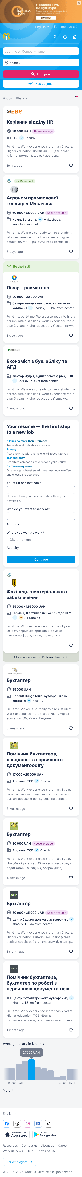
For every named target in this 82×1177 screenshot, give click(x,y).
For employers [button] (17, 1162)
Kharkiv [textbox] (15, 63)
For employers (64, 26)
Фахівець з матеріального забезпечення (37, 594)
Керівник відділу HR (30, 122)
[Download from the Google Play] (45, 1134)
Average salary (23, 1044)
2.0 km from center (44, 381)
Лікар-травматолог (29, 287)
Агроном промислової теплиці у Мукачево (32, 200)
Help (30, 1151)
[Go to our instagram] (27, 1124)
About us (47, 1145)
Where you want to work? (25, 532)
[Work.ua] (6, 36)
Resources (10, 1145)
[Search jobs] (55, 37)
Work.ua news (13, 1151)
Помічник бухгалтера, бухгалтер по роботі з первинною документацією (38, 982)
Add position (16, 524)
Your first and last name (24, 483)
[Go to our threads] (17, 1124)
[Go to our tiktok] (48, 1124)
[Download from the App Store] (16, 1134)
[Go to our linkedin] (38, 1124)
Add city (13, 548)
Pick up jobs (44, 84)
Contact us (29, 1145)
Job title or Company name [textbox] (25, 51)
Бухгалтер (19, 680)
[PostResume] (65, 37)
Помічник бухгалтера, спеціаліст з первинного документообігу (35, 759)
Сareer (63, 1145)
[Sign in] (74, 37)
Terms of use (46, 1151)
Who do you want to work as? (28, 509)
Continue (41, 559)
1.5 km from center (38, 924)
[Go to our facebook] (6, 1124)
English (8, 1113)
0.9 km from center (60, 308)
